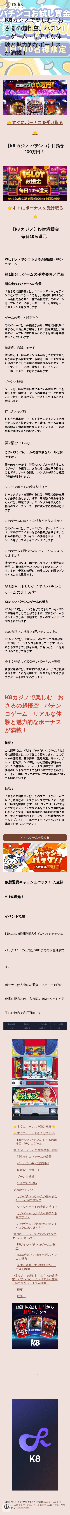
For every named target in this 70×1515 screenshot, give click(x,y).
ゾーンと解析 (25, 1176)
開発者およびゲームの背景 (34, 1156)
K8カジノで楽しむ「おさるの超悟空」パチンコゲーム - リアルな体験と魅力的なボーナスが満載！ (35, 1279)
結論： (21, 1296)
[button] (6, 1508)
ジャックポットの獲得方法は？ (37, 1206)
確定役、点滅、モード (31, 1170)
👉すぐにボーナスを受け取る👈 (34, 1126)
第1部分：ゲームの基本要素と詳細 (35, 1150)
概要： (21, 1289)
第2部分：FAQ (23, 1189)
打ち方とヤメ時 (27, 1183)
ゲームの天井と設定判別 (33, 1163)
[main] (35, 37)
